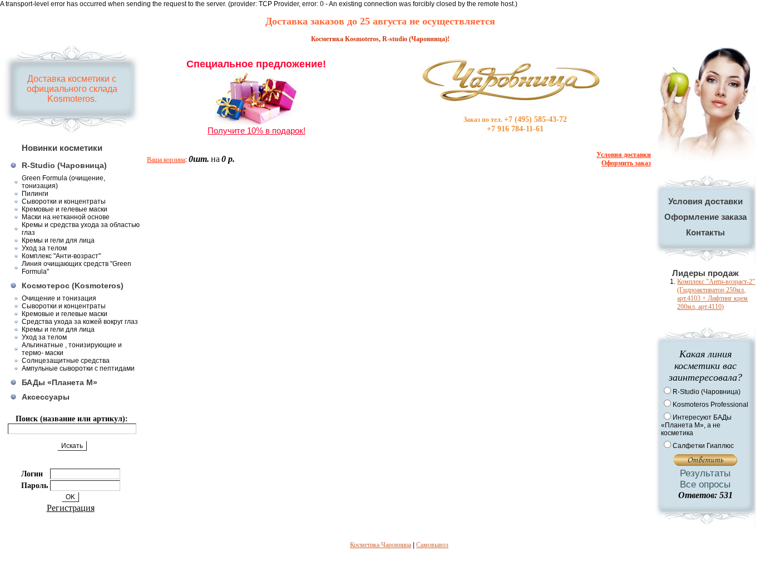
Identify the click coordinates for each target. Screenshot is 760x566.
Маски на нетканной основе (66, 217)
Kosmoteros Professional (710, 404)
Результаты (705, 473)
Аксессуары (46, 396)
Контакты (705, 232)
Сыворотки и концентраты (64, 201)
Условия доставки (705, 201)
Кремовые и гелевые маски (64, 209)
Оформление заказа (705, 217)
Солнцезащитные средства (66, 361)
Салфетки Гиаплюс (703, 446)
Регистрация (71, 508)
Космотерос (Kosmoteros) (73, 285)
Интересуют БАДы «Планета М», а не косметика (696, 425)
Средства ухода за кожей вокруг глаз (80, 322)
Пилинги (35, 194)
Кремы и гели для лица (58, 240)
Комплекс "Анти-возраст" (61, 256)
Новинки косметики (62, 147)
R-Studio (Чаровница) (64, 165)
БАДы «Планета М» (59, 382)
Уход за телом (44, 248)
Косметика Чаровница (380, 545)
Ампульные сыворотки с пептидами (78, 368)
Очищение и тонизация (59, 298)
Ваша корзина (166, 160)
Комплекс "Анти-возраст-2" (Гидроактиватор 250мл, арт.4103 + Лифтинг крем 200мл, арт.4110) (716, 294)
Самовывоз (432, 545)
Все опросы (705, 484)
